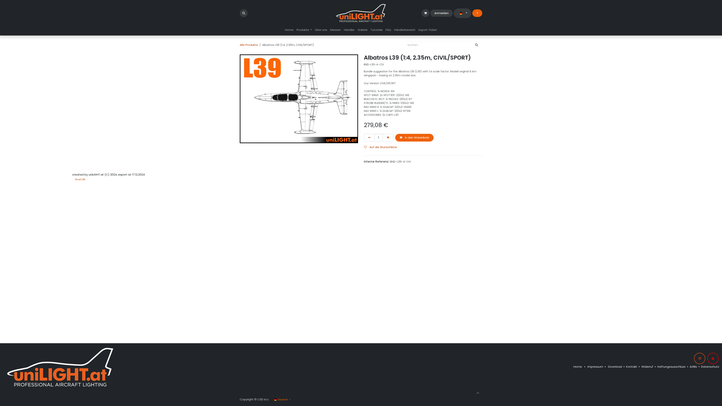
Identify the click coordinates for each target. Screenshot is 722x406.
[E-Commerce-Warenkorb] (425, 13)
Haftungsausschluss (671, 367)
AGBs (693, 367)
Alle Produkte (249, 45)
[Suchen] (476, 45)
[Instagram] (699, 358)
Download (615, 367)
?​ (477, 13)
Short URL (80, 179)
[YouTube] (713, 358)
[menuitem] (289, 30)
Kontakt (631, 367)
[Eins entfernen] (369, 138)
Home (577, 367)
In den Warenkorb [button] (416, 137)
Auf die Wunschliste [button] (383, 147)
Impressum (595, 367)
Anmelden (441, 13)
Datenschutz (710, 367)
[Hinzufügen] (388, 138)
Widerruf (647, 367)
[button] (244, 13)
